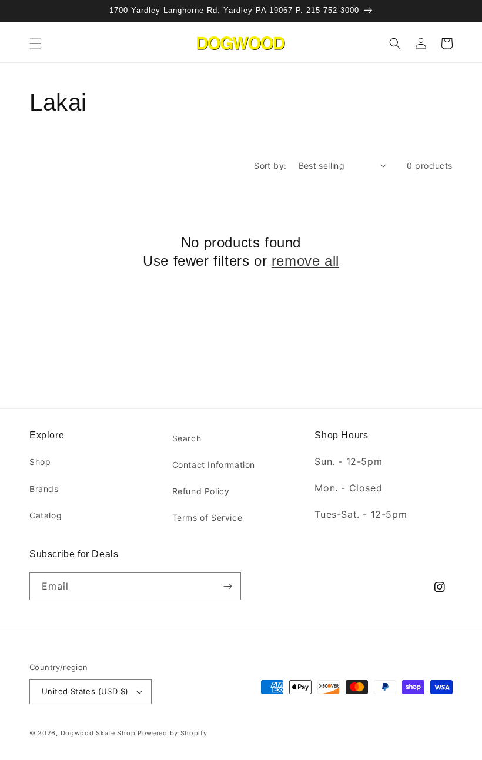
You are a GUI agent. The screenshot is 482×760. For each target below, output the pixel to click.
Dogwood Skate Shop (98, 733)
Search (187, 438)
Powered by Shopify (172, 733)
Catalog (45, 515)
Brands (44, 489)
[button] (35, 43)
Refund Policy (201, 491)
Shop (40, 462)
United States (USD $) (85, 691)
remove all (305, 261)
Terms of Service (207, 518)
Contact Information (213, 465)
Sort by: (270, 165)
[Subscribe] (227, 586)
